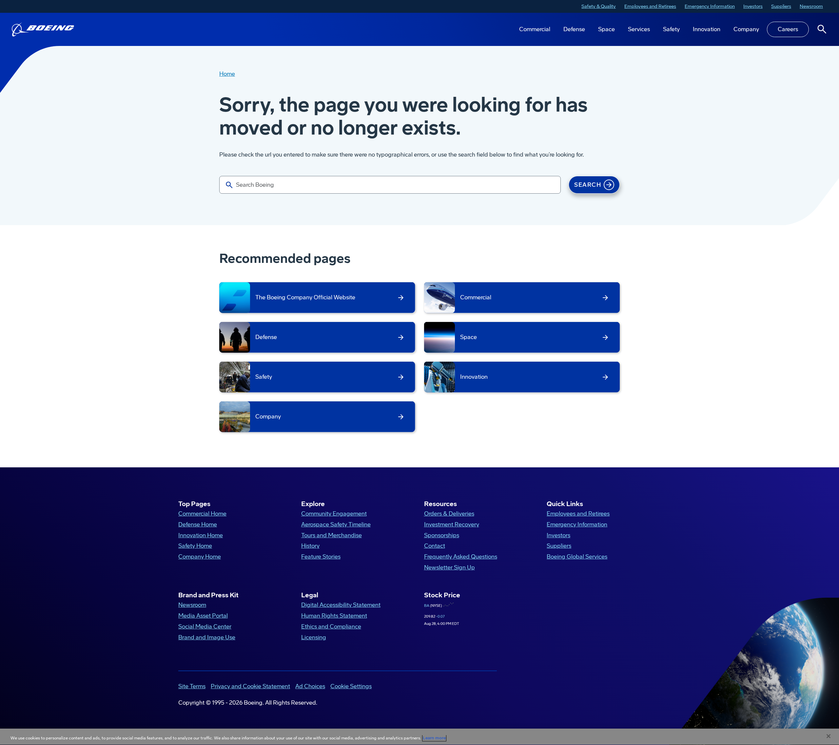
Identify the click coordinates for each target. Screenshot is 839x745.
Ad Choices (310, 686)
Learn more (434, 738)
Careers (788, 29)
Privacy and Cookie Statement (250, 686)
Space (606, 29)
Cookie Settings (351, 686)
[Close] (828, 736)
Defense (574, 29)
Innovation (706, 29)
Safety (671, 29)
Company (746, 29)
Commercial (534, 29)
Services (639, 29)
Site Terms (191, 686)
